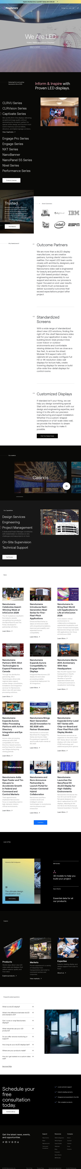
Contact (69, 1140)
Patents (69, 1149)
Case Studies (58, 1143)
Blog (56, 1149)
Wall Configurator (59, 1137)
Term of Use (29, 1168)
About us (60, 973)
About (68, 1137)
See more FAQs (7, 1066)
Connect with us (10, 1111)
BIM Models (58, 1157)
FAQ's (43, 1140)
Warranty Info (46, 1143)
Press (68, 1146)
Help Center (45, 1137)
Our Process (9, 557)
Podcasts (57, 1152)
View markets (35, 978)
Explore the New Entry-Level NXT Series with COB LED (39, 1)
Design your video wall (67, 8)
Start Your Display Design (47, 436)
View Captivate (7, 132)
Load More (40, 822)
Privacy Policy (40, 1168)
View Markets (12, 226)
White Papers (58, 1140)
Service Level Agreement (55, 1168)
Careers (69, 1143)
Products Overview (11, 180)
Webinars (57, 1146)
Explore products (8, 976)
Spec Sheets (58, 1155)
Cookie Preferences (71, 1168)
